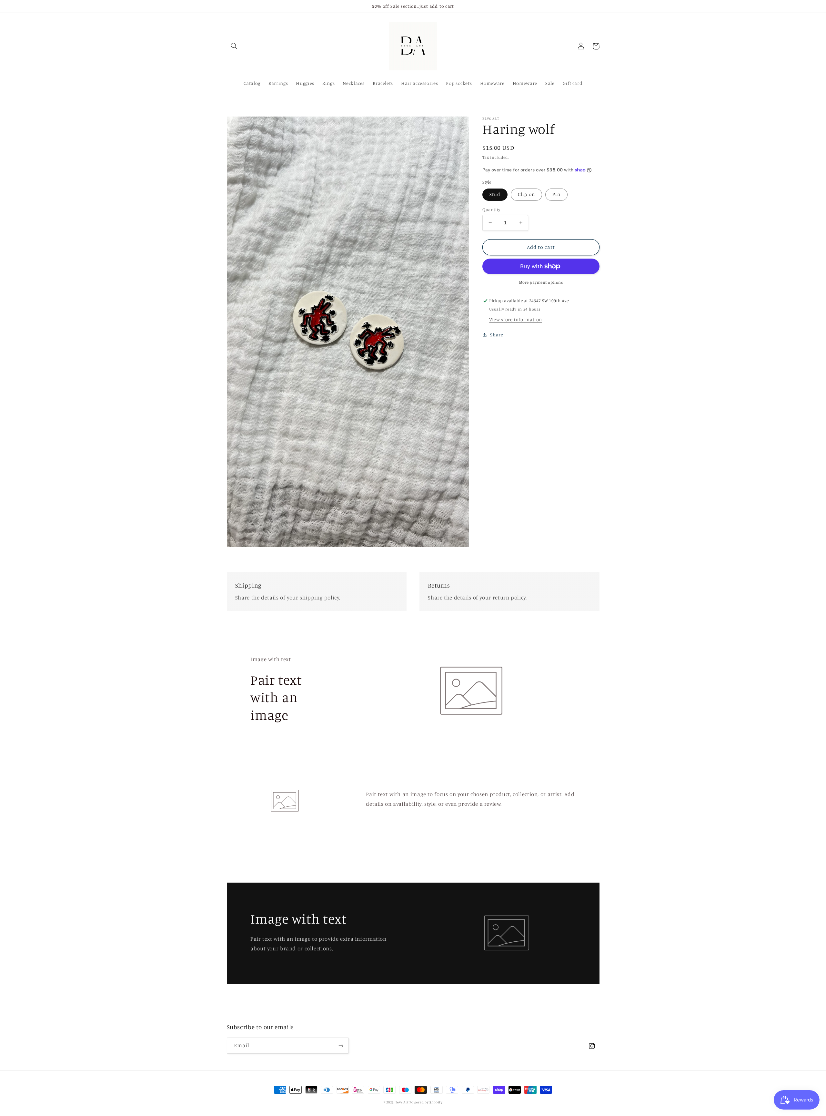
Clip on (526, 194)
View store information (515, 319)
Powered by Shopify (425, 1102)
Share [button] (496, 334)
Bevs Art (403, 1102)
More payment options (541, 282)
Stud (494, 194)
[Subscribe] (340, 1045)
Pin (556, 194)
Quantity (491, 209)
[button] (234, 46)
